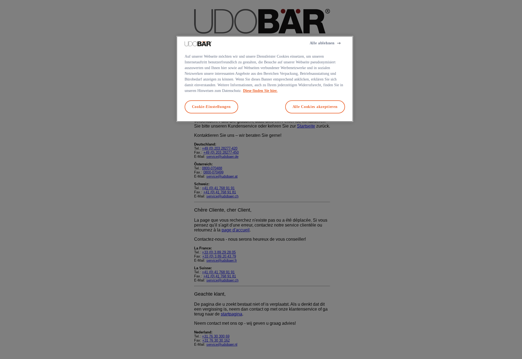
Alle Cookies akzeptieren (315, 107)
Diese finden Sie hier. (260, 91)
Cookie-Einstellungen (211, 107)
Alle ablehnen (322, 43)
